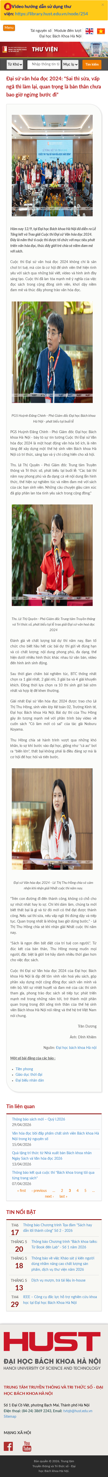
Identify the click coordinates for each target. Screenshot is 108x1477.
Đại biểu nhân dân (30, 1080)
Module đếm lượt (67, 31)
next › (49, 1196)
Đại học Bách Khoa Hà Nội (60, 36)
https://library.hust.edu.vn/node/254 (51, 14)
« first (21, 1191)
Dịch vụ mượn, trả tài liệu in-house (58, 1280)
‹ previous (39, 1191)
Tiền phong (24, 1069)
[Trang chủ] (54, 56)
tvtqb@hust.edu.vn (77, 1411)
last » (63, 1196)
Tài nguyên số (40, 31)
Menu (9, 28)
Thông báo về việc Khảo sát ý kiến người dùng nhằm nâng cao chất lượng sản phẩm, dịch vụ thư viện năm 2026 (62, 1264)
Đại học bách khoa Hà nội (76, 1048)
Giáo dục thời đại (29, 1075)
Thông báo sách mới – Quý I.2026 (38, 1119)
